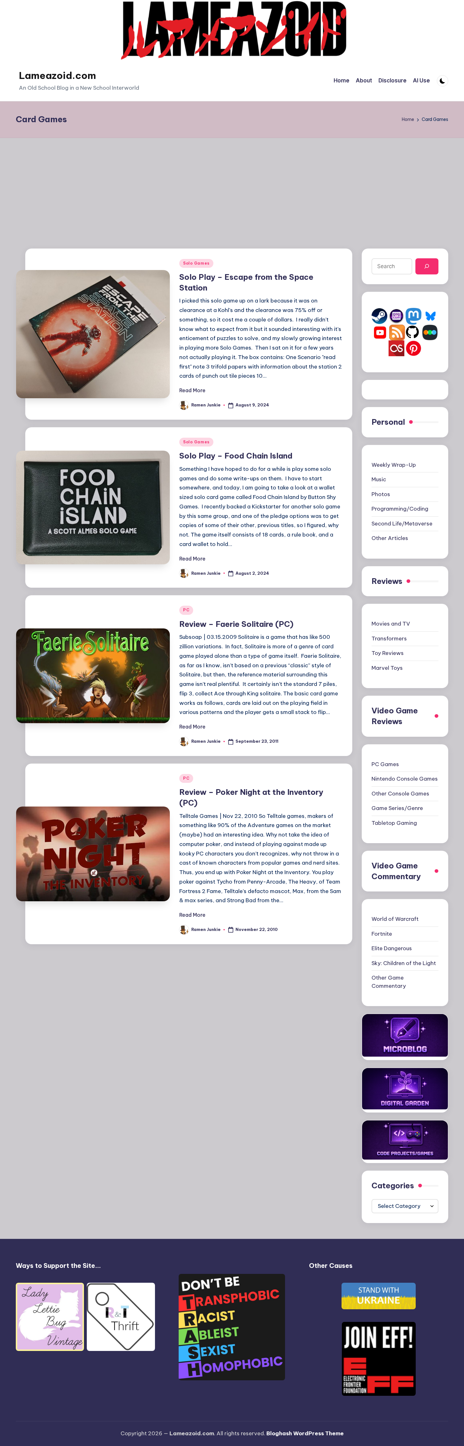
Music (379, 479)
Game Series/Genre (397, 808)
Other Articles (390, 538)
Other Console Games (400, 793)
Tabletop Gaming (394, 822)
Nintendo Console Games (405, 778)
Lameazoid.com (57, 75)
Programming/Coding (400, 508)
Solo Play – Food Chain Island (236, 455)
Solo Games (196, 263)
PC (186, 610)
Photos (381, 494)
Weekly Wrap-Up (394, 464)
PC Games (385, 764)
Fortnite (382, 933)
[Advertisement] (232, 185)
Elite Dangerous (392, 948)
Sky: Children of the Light (404, 963)
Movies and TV (391, 623)
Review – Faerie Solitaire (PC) (236, 624)
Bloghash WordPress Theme (305, 1433)
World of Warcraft (395, 918)
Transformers (389, 638)
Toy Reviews (388, 653)
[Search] (426, 266)
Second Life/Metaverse (402, 523)
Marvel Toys (387, 667)
